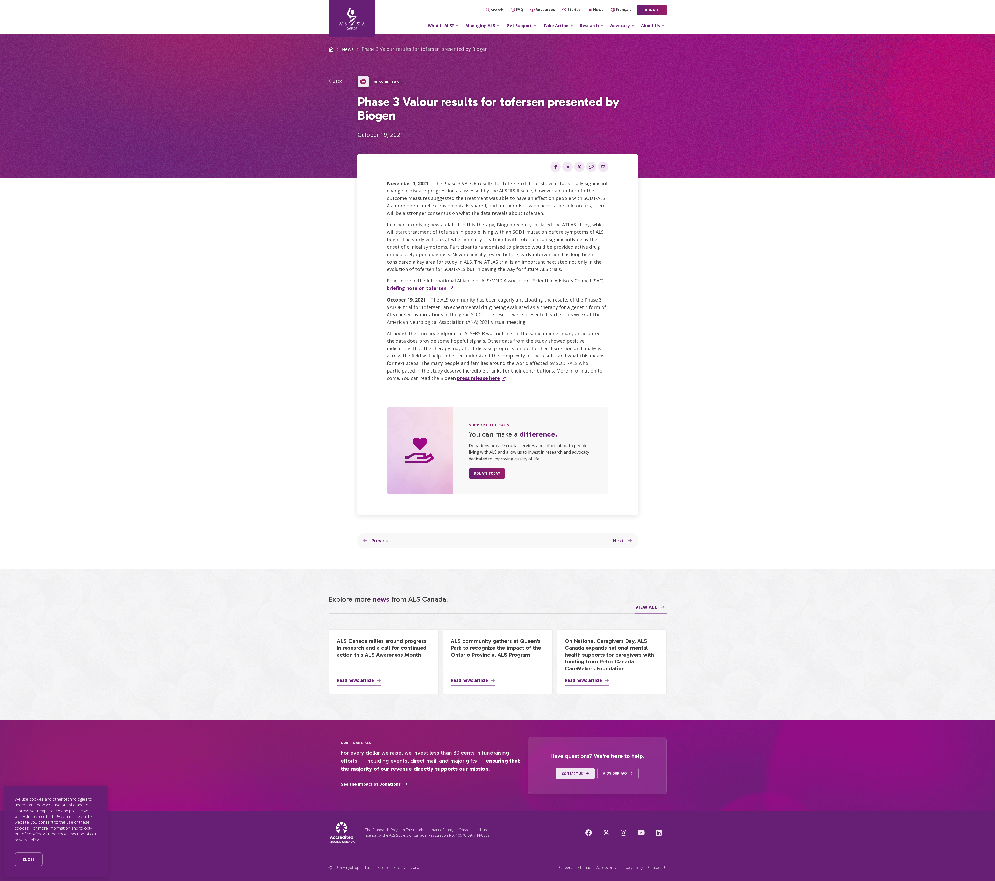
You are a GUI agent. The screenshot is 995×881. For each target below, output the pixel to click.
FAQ (519, 9)
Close (28, 859)
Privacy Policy (632, 867)
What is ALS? (441, 25)
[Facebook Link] (588, 832)
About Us (650, 25)
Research (589, 25)
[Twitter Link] (606, 832)
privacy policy (27, 840)
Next (619, 541)
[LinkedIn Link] (659, 832)
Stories (574, 9)
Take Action (555, 25)
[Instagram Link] (623, 832)
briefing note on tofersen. (417, 288)
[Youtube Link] (641, 832)
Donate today (487, 473)
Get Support (519, 25)
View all (646, 607)
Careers (565, 867)
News (598, 9)
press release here (478, 378)
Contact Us (657, 867)
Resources (545, 9)
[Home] (352, 18)
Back (337, 81)
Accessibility (606, 867)
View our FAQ (615, 773)
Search (497, 9)
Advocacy (620, 25)
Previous (380, 541)
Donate (652, 10)
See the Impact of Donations (371, 784)
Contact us (572, 773)
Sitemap (584, 867)
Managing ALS (480, 25)
